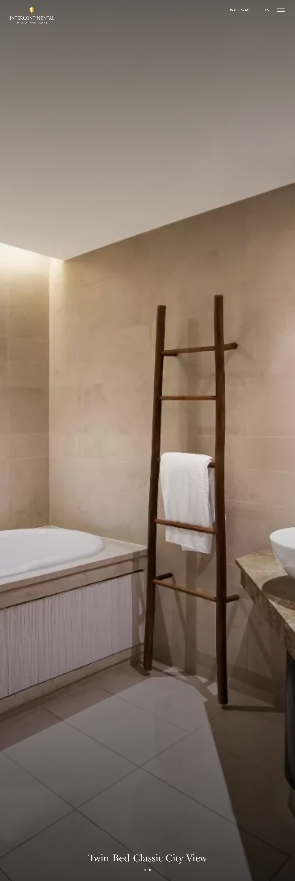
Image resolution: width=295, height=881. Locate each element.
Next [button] (251, 440)
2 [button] (150, 870)
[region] (281, 10)
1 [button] (145, 870)
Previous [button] (43, 440)
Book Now (239, 10)
